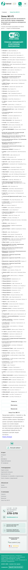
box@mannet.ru (12, 517)
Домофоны (4, 458)
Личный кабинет (15, 447)
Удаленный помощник (7, 472)
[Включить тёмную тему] (14, 3)
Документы (4, 487)
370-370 (12, 513)
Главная (4, 12)
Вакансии (14, 408)
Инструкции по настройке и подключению (12, 476)
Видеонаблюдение (6, 461)
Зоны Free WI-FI (14, 412)
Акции (2, 485)
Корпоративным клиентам (14, 538)
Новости (14, 401)
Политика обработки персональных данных (13, 530)
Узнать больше (7, 436)
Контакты (14, 405)
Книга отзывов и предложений (9, 478)
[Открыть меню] (25, 3)
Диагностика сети (5, 474)
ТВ (1, 456)
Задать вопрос (5, 470)
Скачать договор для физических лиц (12, 525)
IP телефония (4, 463)
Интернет (3, 454)
